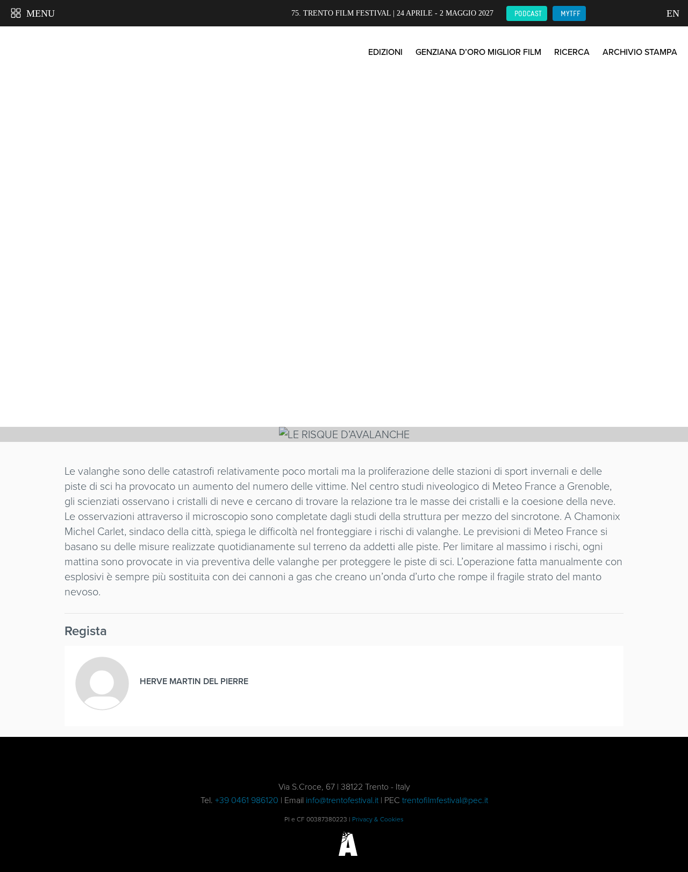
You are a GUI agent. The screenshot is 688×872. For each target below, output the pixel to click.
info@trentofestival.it (342, 800)
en (671, 13)
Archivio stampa (640, 52)
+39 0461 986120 (246, 800)
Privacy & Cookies (378, 819)
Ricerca (572, 52)
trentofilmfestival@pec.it (445, 800)
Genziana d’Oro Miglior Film (478, 52)
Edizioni (385, 52)
